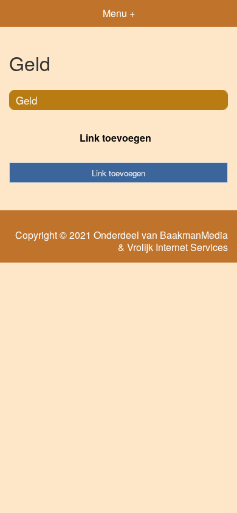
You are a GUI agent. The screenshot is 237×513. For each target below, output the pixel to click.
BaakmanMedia (194, 235)
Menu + (119, 13)
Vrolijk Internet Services (177, 247)
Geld (26, 100)
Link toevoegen (115, 138)
